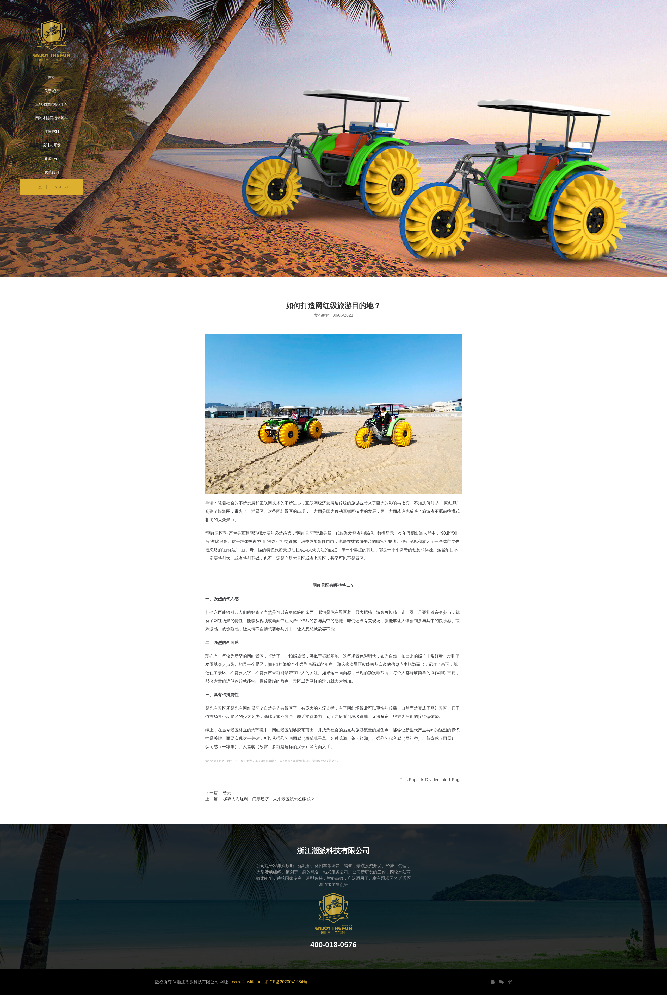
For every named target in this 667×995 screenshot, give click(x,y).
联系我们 (51, 172)
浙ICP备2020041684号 (285, 982)
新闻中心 (51, 159)
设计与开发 (51, 145)
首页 (51, 77)
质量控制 (51, 131)
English (60, 187)
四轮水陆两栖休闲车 (51, 118)
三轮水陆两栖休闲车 (51, 104)
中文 (38, 187)
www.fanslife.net (247, 982)
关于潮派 (51, 91)
